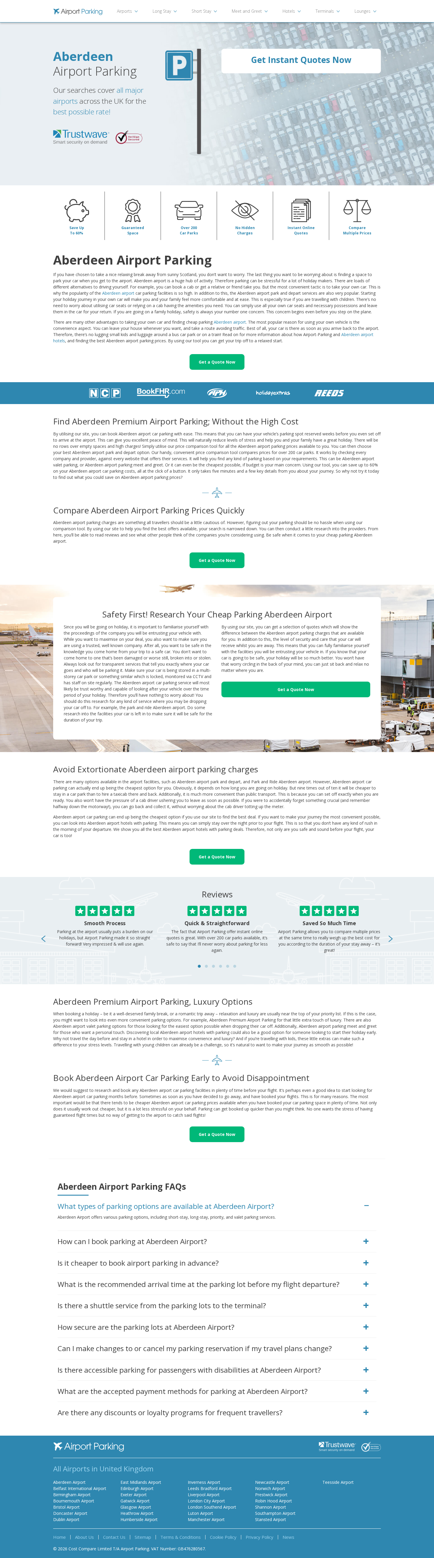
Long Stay (162, 11)
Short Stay (201, 11)
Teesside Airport (338, 1482)
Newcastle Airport (272, 1482)
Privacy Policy (259, 1537)
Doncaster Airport (70, 1513)
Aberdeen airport (118, 293)
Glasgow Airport (135, 1507)
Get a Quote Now (217, 362)
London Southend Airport (212, 1507)
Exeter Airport (133, 1494)
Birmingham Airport (72, 1494)
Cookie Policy (223, 1537)
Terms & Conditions (180, 1537)
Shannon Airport (270, 1507)
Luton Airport (200, 1513)
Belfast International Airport (79, 1488)
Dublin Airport (66, 1519)
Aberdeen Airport (69, 1482)
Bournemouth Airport (73, 1501)
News (288, 1537)
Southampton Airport (275, 1513)
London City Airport (206, 1501)
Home (59, 1537)
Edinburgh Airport (137, 1488)
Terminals (325, 11)
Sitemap (143, 1537)
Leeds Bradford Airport (210, 1488)
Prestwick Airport (271, 1494)
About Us (84, 1537)
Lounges (363, 11)
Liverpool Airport (204, 1494)
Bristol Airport (66, 1507)
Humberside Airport (139, 1519)
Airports (124, 11)
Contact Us (114, 1537)
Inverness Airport (204, 1482)
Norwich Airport (270, 1488)
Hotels (289, 11)
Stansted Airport (270, 1519)
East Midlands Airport (140, 1482)
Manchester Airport (206, 1519)
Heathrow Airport (137, 1513)
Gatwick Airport (135, 1501)
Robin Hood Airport (273, 1501)
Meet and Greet (247, 11)
